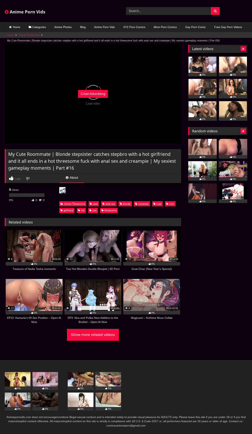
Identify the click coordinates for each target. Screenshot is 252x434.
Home (16, 27)
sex (95, 210)
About (73, 177)
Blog (83, 27)
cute (159, 203)
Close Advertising (93, 93)
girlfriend (68, 210)
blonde (127, 203)
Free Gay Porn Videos (228, 27)
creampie (143, 203)
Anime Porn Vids (26, 12)
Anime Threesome (29, 35)
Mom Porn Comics (165, 27)
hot (83, 210)
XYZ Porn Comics (134, 27)
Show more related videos (93, 335)
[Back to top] (239, 422)
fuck (171, 203)
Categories (39, 27)
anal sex (110, 203)
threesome (111, 210)
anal (95, 203)
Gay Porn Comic (195, 27)
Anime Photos (63, 27)
